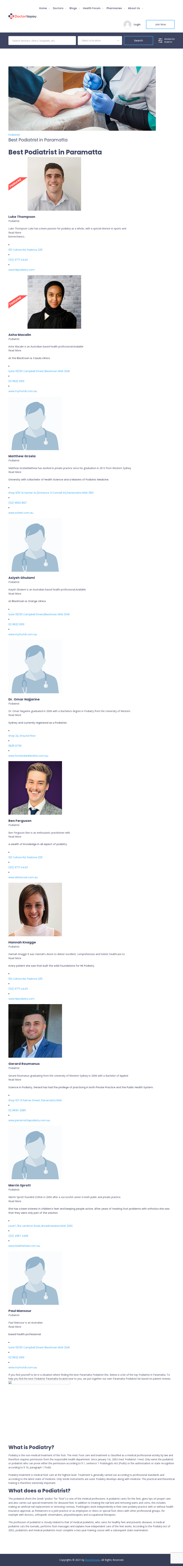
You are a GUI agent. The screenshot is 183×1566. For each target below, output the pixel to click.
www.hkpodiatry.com (21, 270)
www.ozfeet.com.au (20, 513)
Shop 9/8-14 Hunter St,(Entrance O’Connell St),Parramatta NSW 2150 (51, 493)
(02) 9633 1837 (17, 503)
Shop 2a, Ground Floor (22, 736)
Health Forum (91, 8)
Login (137, 24)
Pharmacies (114, 8)
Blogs (73, 8)
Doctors (58, 8)
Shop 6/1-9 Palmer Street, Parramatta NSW (35, 1100)
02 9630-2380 (17, 1110)
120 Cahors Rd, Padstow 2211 (25, 250)
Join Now (160, 24)
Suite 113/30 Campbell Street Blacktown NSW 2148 (39, 371)
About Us (134, 8)
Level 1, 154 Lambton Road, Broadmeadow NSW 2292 (40, 1226)
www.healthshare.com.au (24, 1246)
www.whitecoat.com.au (23, 877)
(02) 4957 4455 (18, 1236)
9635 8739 (14, 746)
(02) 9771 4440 (18, 260)
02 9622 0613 (16, 381)
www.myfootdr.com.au (22, 391)
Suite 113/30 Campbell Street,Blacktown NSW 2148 (39, 614)
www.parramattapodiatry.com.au (29, 1120)
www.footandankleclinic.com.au (28, 756)
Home (43, 8)
